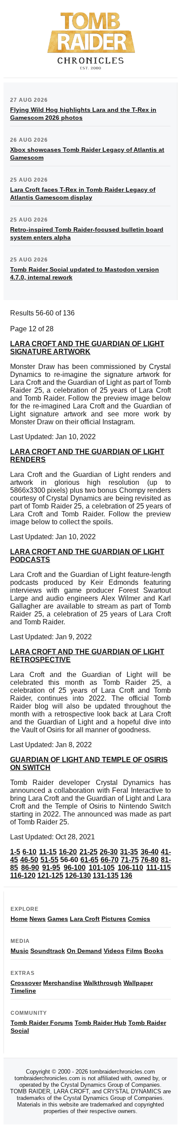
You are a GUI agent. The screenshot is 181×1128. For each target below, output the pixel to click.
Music (20, 950)
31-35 (129, 852)
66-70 (110, 859)
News (37, 918)
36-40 (150, 852)
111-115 (158, 867)
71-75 (130, 859)
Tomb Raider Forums (42, 1022)
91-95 (51, 867)
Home (19, 918)
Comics (139, 918)
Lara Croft (85, 918)
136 (126, 875)
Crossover (26, 982)
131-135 (106, 875)
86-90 (30, 867)
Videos (114, 950)
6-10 (29, 852)
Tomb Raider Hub (101, 1022)
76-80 (150, 859)
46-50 (29, 859)
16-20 (68, 852)
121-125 (50, 875)
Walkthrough (102, 982)
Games (57, 918)
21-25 (89, 852)
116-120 (23, 875)
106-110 (130, 867)
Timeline (23, 990)
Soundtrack (47, 950)
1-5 (15, 852)
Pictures (113, 918)
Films (134, 950)
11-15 (48, 852)
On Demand (84, 950)
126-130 (78, 875)
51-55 (49, 859)
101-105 (102, 867)
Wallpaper (138, 982)
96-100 (75, 867)
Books (153, 950)
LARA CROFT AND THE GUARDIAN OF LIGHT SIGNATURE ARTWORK (87, 347)
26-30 (109, 852)
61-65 (89, 859)
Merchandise (62, 982)
